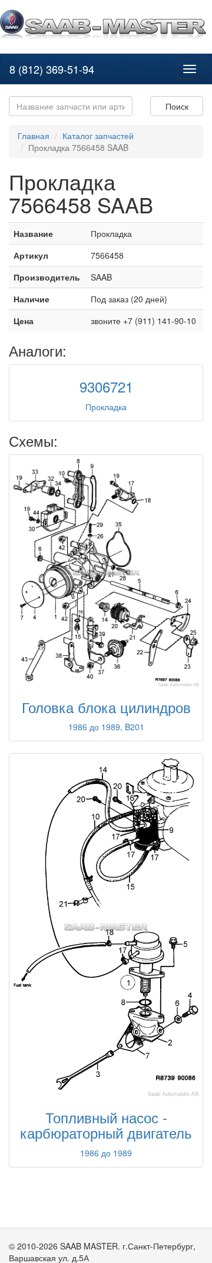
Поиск (176, 106)
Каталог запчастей (98, 135)
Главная (33, 135)
